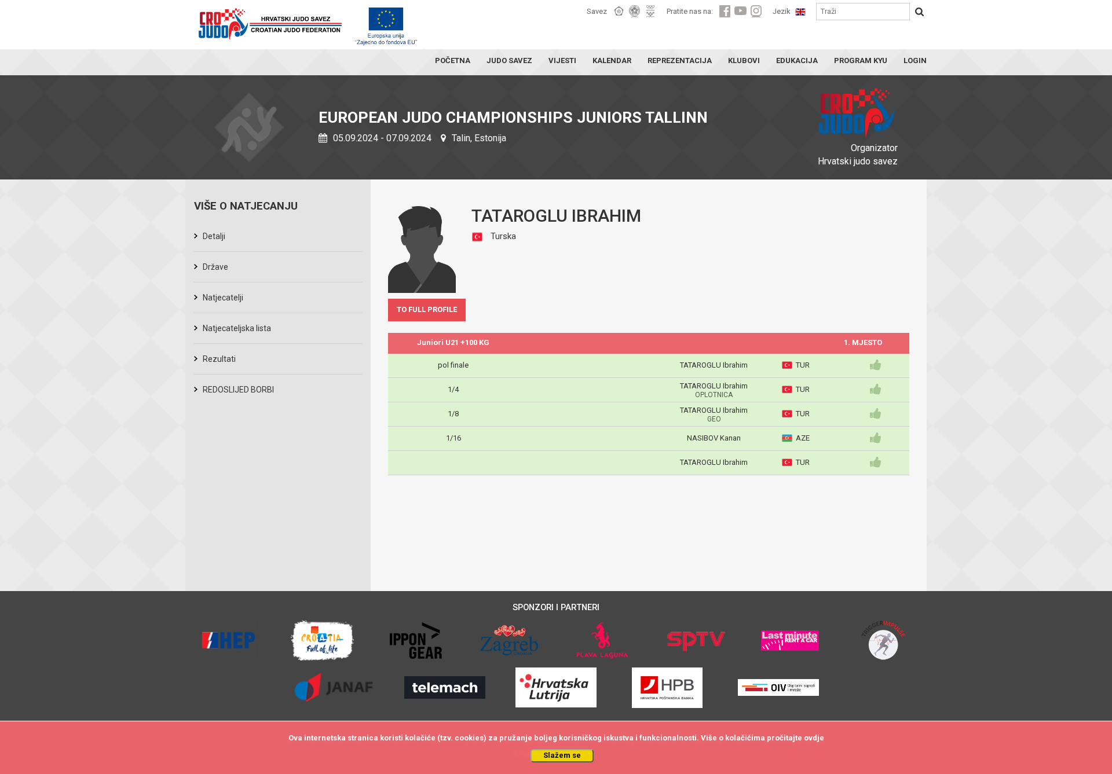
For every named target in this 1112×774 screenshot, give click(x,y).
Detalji (214, 236)
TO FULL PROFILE (427, 309)
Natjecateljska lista (237, 328)
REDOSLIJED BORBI (238, 389)
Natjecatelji (223, 297)
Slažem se (562, 755)
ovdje (814, 737)
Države (215, 267)
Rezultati (219, 359)
